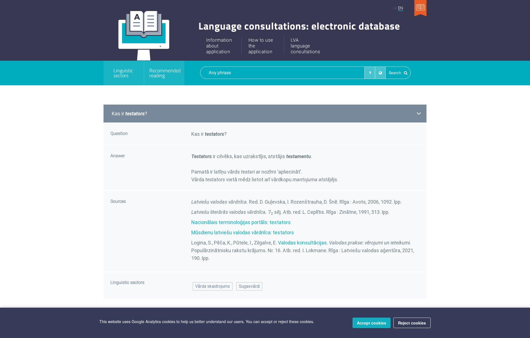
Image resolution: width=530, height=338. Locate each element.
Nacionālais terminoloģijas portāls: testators (241, 222)
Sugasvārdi (249, 286)
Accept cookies (371, 323)
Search (395, 72)
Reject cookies (412, 323)
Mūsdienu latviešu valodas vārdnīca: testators (242, 232)
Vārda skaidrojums (212, 286)
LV (395, 7)
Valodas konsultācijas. (303, 243)
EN (400, 7)
